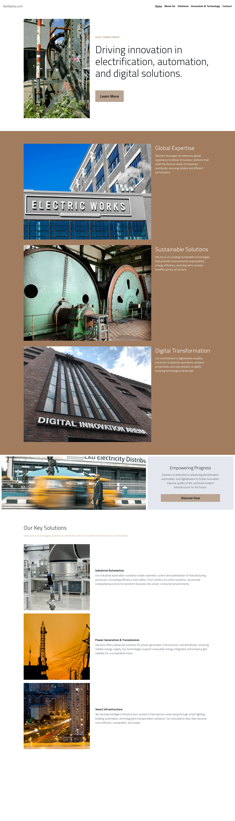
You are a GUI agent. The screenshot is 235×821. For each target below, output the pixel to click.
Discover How (190, 497)
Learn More (109, 96)
